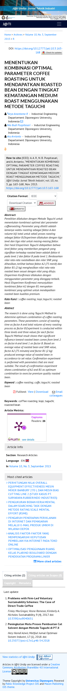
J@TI (7, 24)
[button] (5, 148)
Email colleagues (56, 393)
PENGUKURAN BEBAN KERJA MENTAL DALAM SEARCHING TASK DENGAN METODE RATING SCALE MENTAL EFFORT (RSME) (31, 507)
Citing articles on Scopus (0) (45, 575)
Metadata (25, 583)
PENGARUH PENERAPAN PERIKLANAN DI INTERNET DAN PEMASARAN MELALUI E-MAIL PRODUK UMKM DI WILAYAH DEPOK (32, 523)
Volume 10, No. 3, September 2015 (30, 466)
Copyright (10, 583)
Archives (18, 34)
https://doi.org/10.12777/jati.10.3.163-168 (39, 50)
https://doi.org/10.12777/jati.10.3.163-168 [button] (32, 188)
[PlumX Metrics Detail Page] (19, 426)
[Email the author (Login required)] (21, 121)
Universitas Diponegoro (39, 680)
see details (28, 439)
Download (42, 391)
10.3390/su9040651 (20, 618)
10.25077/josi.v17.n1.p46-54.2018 (29, 640)
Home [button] (7, 34)
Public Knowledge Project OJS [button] (22, 683)
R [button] (13, 38)
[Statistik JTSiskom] (44, 657)
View (31, 391)
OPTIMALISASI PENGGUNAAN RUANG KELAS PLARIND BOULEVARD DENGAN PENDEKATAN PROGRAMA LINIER (32, 552)
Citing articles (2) (14, 575)
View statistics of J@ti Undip (19, 657)
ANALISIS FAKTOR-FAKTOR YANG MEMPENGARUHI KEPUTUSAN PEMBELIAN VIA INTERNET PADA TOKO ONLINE (32, 539)
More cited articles (48, 561)
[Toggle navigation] (59, 24)
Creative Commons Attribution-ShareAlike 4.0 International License (31, 668)
